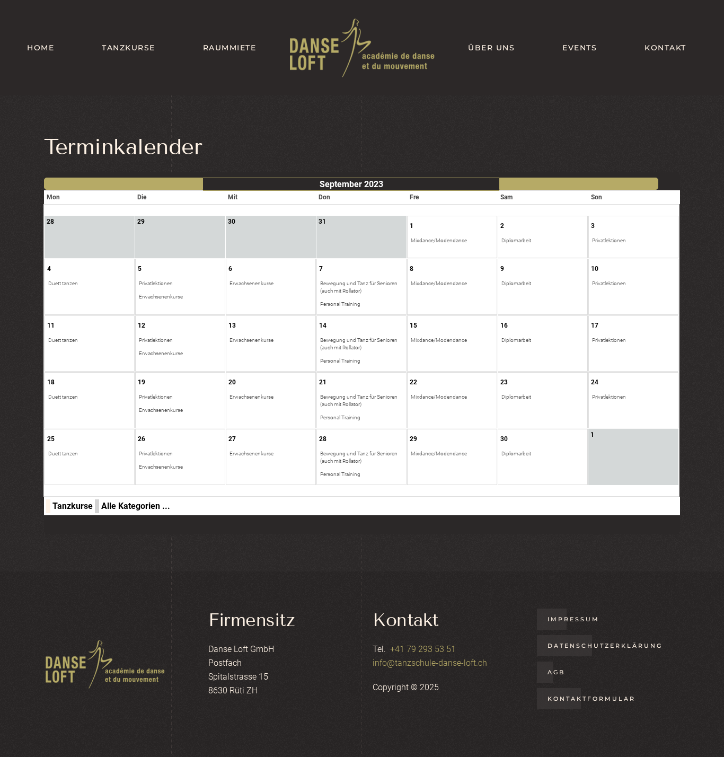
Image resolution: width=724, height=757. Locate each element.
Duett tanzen (63, 283)
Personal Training (340, 304)
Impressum (573, 619)
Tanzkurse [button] (128, 47)
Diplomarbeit (516, 240)
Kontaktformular (591, 698)
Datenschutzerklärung (605, 645)
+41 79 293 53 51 (423, 649)
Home (40, 47)
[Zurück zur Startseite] (362, 48)
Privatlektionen (609, 240)
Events (579, 47)
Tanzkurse (72, 506)
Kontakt (665, 47)
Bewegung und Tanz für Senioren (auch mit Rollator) (359, 287)
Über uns (491, 47)
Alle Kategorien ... (135, 506)
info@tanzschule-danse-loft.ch (430, 663)
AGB (556, 672)
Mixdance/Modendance (439, 240)
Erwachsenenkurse (161, 297)
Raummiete (230, 47)
